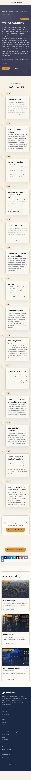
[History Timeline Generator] (15, 2)
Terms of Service (6, 749)
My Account (5, 739)
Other (16, 11)
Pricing (3, 737)
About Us (4, 747)
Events (3, 719)
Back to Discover (8, 15)
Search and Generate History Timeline (12, 732)
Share (16, 68)
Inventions (4, 722)
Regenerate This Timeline (15, 530)
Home (3, 11)
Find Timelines (9, 11)
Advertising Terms (6, 754)
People (3, 717)
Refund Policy (5, 757)
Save (6, 68)
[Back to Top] (22, 765)
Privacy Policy (5, 752)
